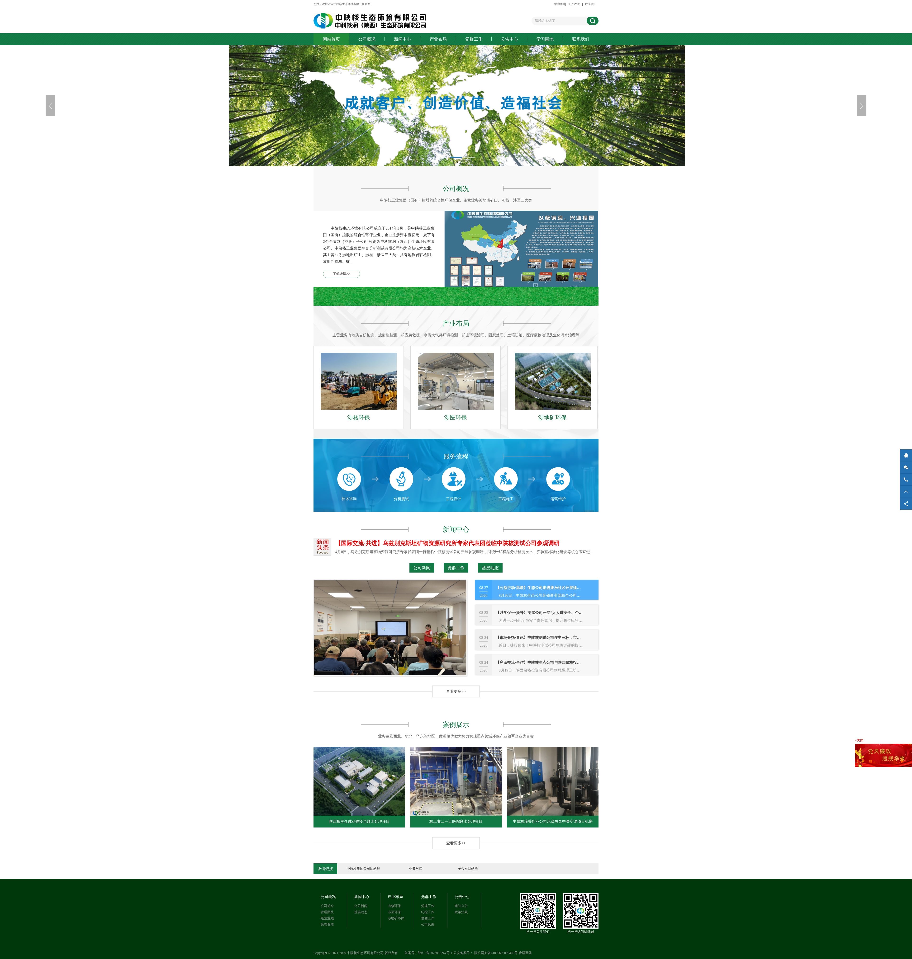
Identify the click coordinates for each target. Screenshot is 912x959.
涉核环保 (394, 906)
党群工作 (473, 39)
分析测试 (401, 499)
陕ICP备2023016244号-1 (435, 953)
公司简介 (327, 906)
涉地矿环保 (396, 918)
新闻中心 (402, 39)
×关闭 (859, 740)
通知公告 (461, 906)
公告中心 (509, 39)
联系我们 (591, 4)
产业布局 (438, 39)
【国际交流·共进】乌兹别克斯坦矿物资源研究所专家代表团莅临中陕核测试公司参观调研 (447, 543)
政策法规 (461, 912)
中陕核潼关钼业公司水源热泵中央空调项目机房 (456, 821)
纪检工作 (427, 912)
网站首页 (331, 39)
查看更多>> (456, 691)
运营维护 (558, 499)
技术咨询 (349, 499)
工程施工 (505, 499)
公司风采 (427, 924)
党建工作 (427, 906)
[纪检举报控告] (883, 755)
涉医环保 (394, 912)
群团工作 (427, 918)
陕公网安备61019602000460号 (496, 953)
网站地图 (559, 4)
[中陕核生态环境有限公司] (377, 20)
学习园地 (545, 39)
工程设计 (453, 499)
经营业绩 (327, 918)
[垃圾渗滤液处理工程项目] (552, 781)
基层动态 (490, 567)
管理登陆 (525, 953)
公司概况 (366, 39)
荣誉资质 (327, 924)
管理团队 (327, 912)
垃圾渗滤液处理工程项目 (553, 821)
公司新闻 (421, 567)
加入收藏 (574, 4)
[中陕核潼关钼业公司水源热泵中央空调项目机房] (456, 781)
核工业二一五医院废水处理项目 (359, 821)
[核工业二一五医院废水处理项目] (359, 781)
